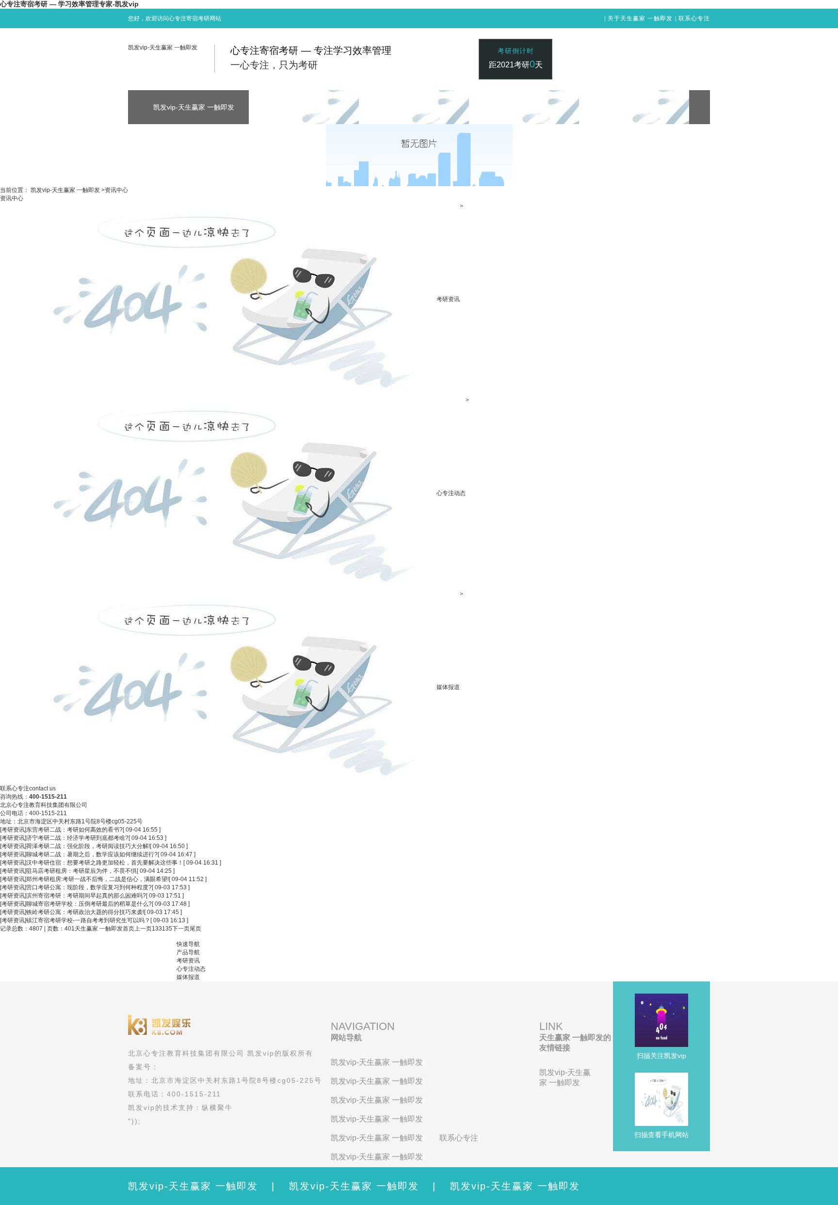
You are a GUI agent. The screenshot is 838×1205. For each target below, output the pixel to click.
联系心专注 (694, 18)
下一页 (181, 928)
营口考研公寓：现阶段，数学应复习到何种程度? (89, 887)
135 (167, 928)
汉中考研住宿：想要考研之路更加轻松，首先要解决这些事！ (104, 862)
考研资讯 (448, 299)
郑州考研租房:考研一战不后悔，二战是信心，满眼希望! (97, 879)
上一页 (143, 928)
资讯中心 (116, 190)
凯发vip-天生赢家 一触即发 (162, 47)
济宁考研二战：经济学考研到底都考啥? (77, 838)
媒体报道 (448, 687)
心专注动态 (451, 493)
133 (157, 928)
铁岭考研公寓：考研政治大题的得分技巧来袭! (85, 912)
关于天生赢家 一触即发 (640, 18)
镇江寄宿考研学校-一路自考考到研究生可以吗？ (88, 920)
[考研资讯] (13, 829)
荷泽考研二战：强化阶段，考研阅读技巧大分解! (88, 846)
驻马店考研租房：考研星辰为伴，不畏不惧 (81, 871)
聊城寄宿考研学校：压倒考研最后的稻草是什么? (89, 903)
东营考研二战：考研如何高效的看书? (74, 829)
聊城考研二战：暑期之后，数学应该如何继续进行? (92, 854)
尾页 (195, 928)
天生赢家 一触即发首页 (104, 928)
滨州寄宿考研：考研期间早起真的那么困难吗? (86, 895)
